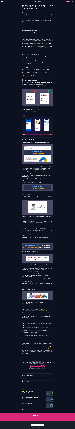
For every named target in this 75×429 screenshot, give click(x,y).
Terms (39, 422)
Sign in (72, 1)
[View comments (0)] (25, 15)
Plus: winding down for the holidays (27, 404)
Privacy (37, 422)
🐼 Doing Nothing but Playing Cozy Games (30, 397)
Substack (33, 427)
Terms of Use (41, 367)
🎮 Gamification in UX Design (27, 403)
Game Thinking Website (26, 339)
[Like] (22, 15)
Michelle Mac (27, 393)
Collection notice (43, 422)
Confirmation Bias (31, 49)
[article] (37, 393)
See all (23, 409)
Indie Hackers (34, 23)
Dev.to (48, 19)
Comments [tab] (23, 378)
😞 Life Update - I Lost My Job (27, 391)
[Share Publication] (64, 1)
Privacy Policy (44, 368)
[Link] (20, 30)
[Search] (62, 1)
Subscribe (67, 1)
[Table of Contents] (1, 214)
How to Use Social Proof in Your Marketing (30, 287)
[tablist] (25, 378)
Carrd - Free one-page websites (29, 65)
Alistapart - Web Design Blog (29, 75)
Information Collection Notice (37, 368)
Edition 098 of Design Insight (26, 392)
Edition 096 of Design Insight (26, 398)
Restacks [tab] (27, 378)
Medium (43, 19)
